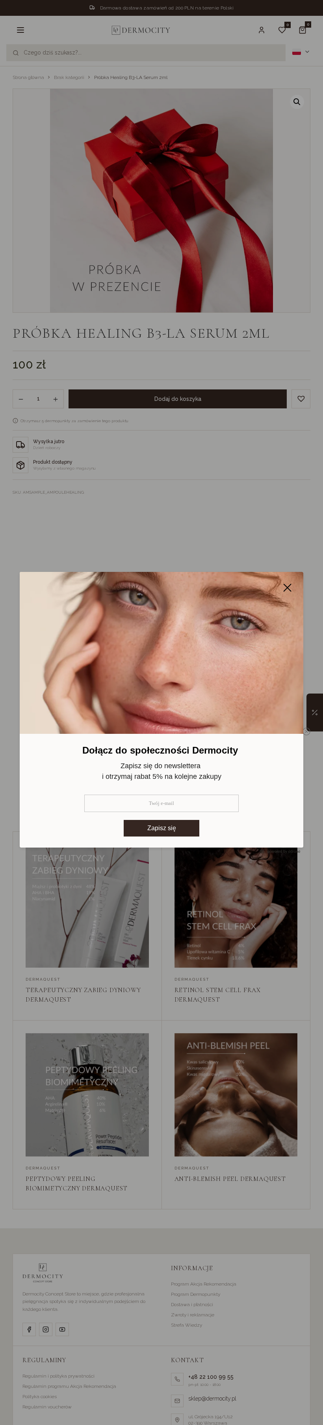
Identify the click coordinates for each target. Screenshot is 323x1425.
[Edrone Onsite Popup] (161, 712)
